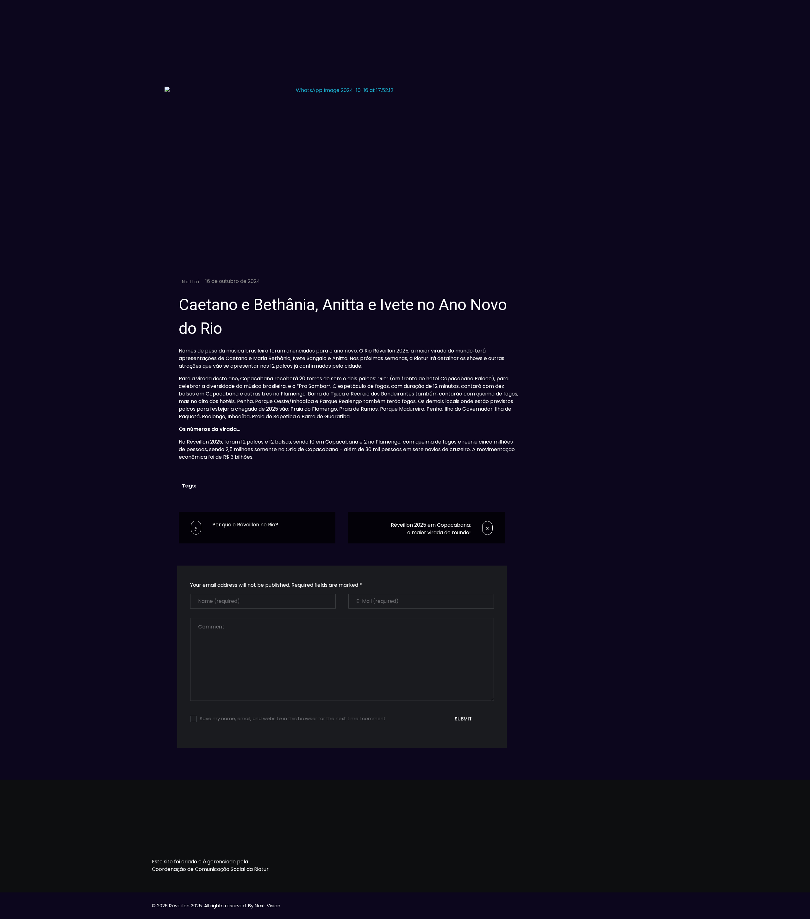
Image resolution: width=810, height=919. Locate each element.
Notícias (194, 282)
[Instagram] (577, 837)
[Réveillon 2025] (405, 26)
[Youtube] (558, 837)
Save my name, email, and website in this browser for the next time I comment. (293, 718)
